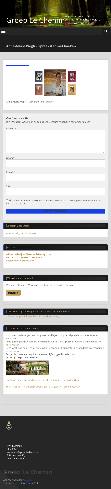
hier (15, 354)
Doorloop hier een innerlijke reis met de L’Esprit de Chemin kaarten (42, 380)
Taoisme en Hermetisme (20, 260)
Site (8, 186)
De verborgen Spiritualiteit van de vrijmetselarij (33, 316)
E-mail (10, 172)
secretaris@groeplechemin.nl (21, 233)
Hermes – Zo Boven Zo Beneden (24, 257)
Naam (10, 158)
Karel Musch (12, 344)
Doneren (13, 292)
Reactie (11, 128)
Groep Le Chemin (35, 20)
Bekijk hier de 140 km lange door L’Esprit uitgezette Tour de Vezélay (43, 386)
